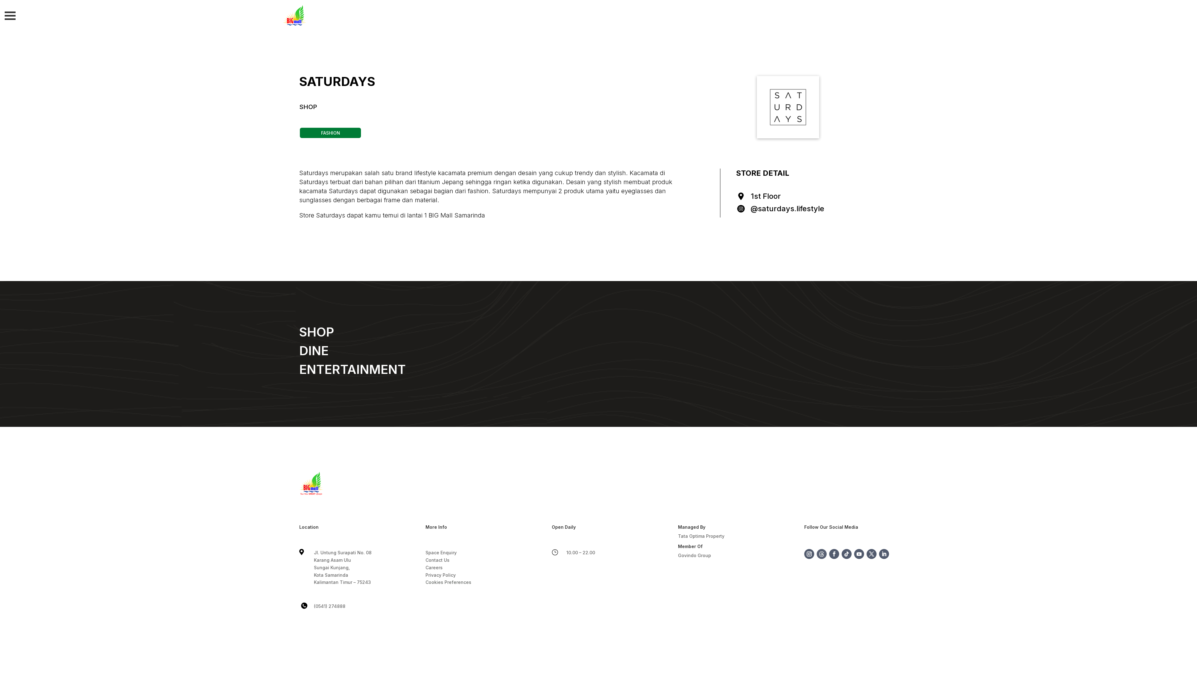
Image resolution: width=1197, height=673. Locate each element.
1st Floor (766, 196)
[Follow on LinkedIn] (884, 554)
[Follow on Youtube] (859, 554)
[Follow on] (822, 554)
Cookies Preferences (448, 582)
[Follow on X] (872, 554)
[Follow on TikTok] (847, 554)
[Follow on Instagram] (809, 554)
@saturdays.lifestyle (787, 208)
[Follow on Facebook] (834, 554)
